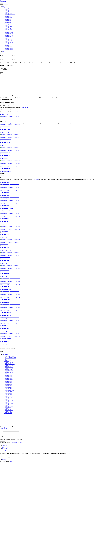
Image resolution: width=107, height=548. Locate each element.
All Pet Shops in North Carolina (9, 35)
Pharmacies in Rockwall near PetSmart (10, 357)
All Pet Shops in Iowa (8, 20)
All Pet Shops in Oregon (8, 39)
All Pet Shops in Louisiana (8, 22)
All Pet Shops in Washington (9, 47)
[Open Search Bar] (1, 2)
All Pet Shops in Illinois (8, 18)
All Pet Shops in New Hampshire (9, 32)
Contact (3, 51)
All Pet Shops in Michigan (8, 26)
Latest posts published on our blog (8, 413)
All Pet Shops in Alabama (8, 8)
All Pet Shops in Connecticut (9, 12)
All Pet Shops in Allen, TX (4, 132)
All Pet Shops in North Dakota (9, 36)
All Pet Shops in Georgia (8, 16)
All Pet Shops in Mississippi (5, 260)
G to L (4, 15)
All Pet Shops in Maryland (4, 247)
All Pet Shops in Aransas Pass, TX (6, 135)
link (71, 453)
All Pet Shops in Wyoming (4, 344)
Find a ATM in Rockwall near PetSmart (10, 358)
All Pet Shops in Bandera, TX (5, 148)
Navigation (5, 373)
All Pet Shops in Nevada (8, 31)
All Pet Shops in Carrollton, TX (5, 168)
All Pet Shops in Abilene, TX (5, 126)
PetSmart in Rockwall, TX (5, 354)
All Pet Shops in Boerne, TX (5, 158)
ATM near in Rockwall (25, 107)
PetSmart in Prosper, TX (4, 427)
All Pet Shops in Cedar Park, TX (6, 171)
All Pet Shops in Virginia (4, 331)
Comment (1, 436)
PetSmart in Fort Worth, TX (4, 428)
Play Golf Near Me (4, 448)
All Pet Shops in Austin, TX (5, 142)
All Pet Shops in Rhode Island (9, 404)
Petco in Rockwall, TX (4, 114)
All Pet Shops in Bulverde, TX (5, 165)
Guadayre (10, 461)
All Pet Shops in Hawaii (8, 17)
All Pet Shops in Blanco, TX (5, 155)
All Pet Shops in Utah (8, 45)
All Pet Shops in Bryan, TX (5, 161)
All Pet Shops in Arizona (8, 9)
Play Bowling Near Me (5, 447)
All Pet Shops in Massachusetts (9, 25)
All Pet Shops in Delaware (8, 13)
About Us (3, 50)
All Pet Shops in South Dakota (9, 42)
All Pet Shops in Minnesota (9, 27)
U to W (5, 44)
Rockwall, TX (16, 111)
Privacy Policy (4, 460)
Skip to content (2, 0)
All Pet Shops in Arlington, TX (5, 139)
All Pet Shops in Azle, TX (4, 145)
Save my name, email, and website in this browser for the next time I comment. (11, 439)
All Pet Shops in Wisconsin (9, 49)
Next (3, 175)
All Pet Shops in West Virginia (9, 48)
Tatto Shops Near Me (5, 450)
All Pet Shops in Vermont (8, 46)
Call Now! (1, 72)
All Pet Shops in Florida (4, 211)
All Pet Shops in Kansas (4, 234)
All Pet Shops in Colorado (4, 198)
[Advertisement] (53, 420)
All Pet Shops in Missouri (8, 28)
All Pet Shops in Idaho (4, 221)
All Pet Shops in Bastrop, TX (5, 152)
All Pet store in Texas (6, 361)
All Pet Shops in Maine (4, 244)
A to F (4, 7)
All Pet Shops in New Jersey (9, 33)
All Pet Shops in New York (9, 34)
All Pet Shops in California (8, 11)
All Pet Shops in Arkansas (8, 10)
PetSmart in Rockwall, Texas (7, 355)
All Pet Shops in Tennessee (9, 43)
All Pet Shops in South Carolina (9, 41)
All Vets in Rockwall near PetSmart (10, 356)
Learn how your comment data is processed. (16, 442)
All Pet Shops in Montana (8, 29)
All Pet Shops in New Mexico (5, 283)
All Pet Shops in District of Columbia (10, 14)
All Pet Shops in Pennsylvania (5, 305)
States (3, 6)
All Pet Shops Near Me (36, 179)
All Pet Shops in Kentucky (8, 21)
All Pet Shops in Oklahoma (9, 38)
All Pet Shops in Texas (8, 407)
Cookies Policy (4, 459)
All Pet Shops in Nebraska (4, 270)
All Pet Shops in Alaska (4, 185)
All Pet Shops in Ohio (4, 296)
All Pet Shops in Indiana (8, 19)
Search (1, 456)
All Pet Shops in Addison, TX (5, 129)
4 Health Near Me (4, 445)
